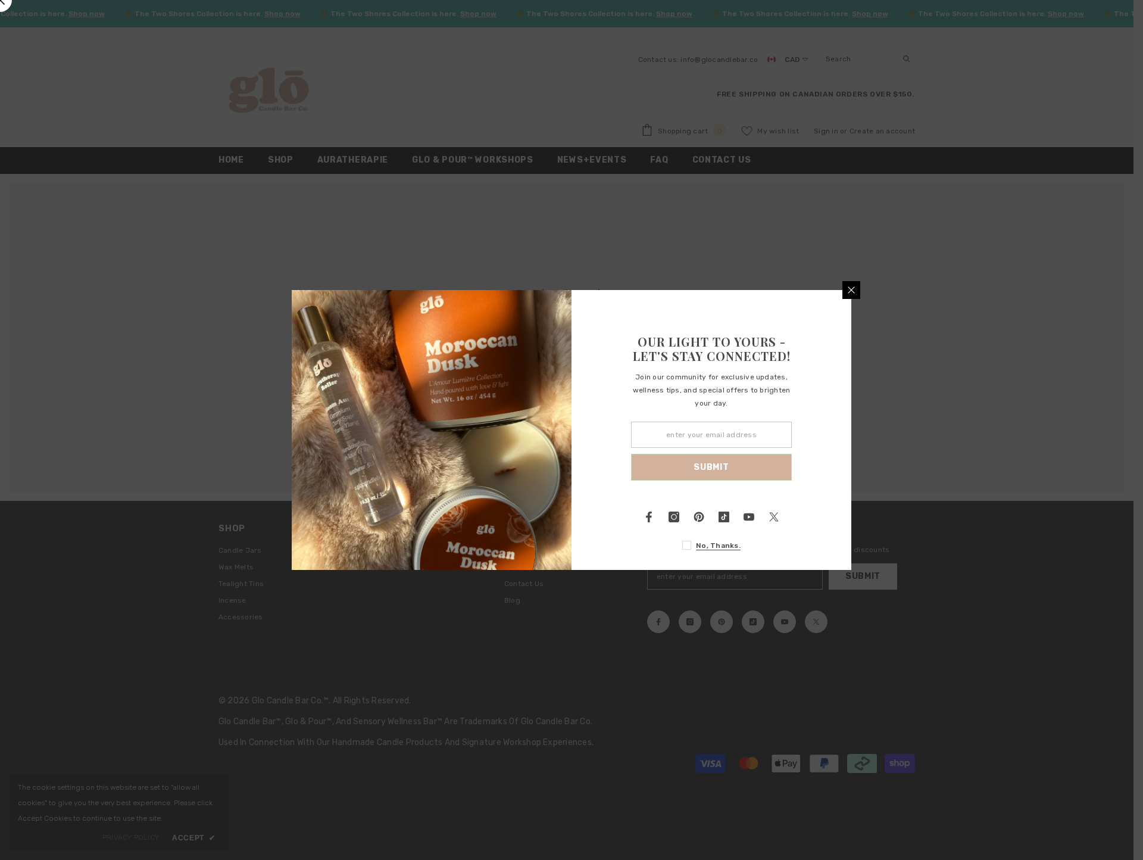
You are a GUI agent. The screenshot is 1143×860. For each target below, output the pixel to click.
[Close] (851, 290)
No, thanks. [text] (718, 545)
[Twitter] (773, 516)
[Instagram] (673, 516)
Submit (711, 467)
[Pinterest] (698, 516)
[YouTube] (748, 516)
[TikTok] (723, 516)
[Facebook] (648, 516)
